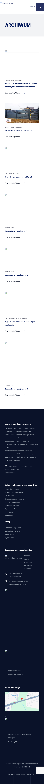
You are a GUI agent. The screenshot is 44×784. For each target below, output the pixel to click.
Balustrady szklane (12, 506)
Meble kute (9, 515)
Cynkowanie (9, 538)
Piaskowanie (9, 534)
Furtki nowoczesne (13, 80)
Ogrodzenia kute (12, 174)
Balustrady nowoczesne (14, 492)
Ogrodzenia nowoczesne (16, 318)
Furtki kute (10, 228)
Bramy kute (10, 272)
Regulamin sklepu (14, 671)
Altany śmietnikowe (12, 489)
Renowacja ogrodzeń (13, 528)
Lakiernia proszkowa (12, 531)
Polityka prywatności (15, 675)
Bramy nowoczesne (13, 127)
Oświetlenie (9, 496)
